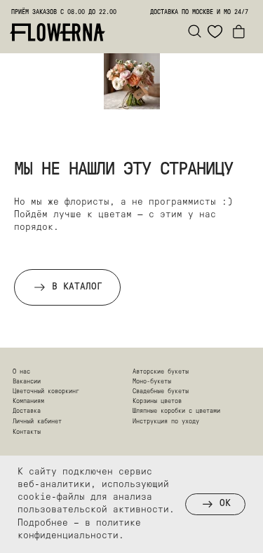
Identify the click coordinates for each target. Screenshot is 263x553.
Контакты (27, 432)
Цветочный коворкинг (46, 391)
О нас (21, 372)
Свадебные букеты (161, 391)
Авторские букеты (161, 372)
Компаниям (28, 401)
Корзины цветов (157, 401)
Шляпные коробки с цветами (176, 411)
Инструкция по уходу (166, 421)
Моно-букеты (152, 381)
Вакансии (27, 381)
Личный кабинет (37, 421)
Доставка (27, 411)
